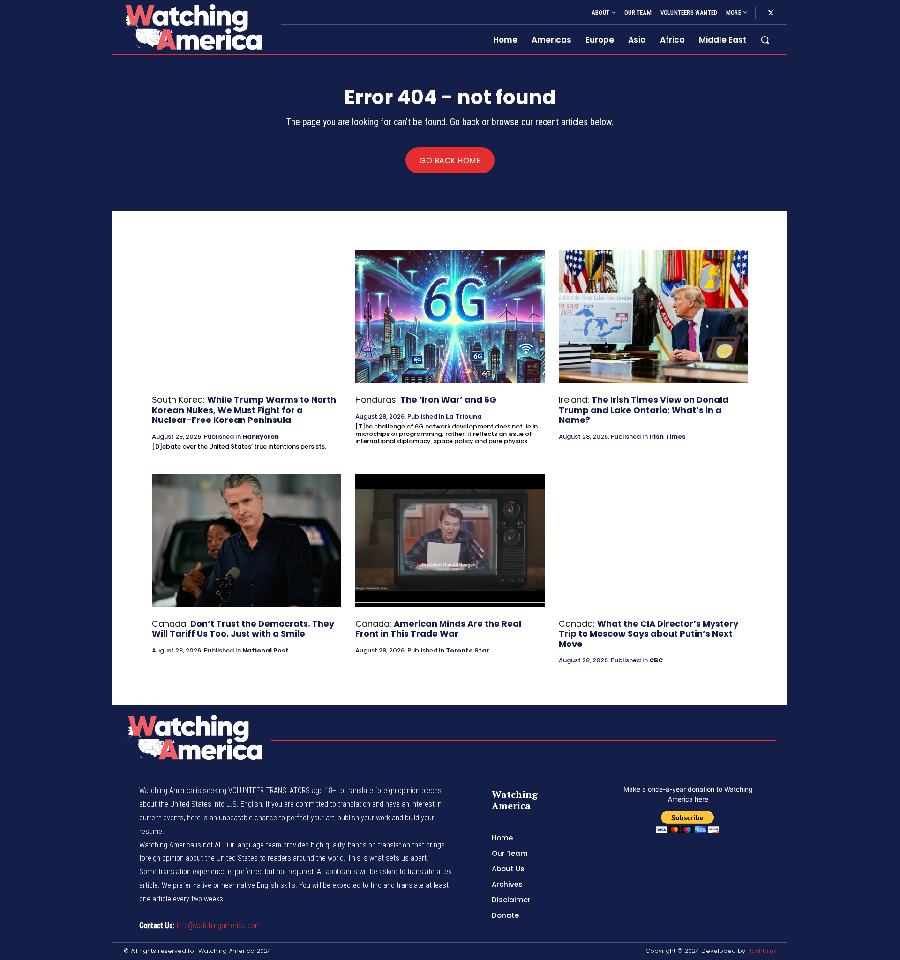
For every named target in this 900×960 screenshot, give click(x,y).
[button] (765, 40)
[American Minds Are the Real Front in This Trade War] (450, 540)
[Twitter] (770, 13)
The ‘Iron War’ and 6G (448, 399)
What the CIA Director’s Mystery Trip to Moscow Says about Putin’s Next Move (648, 634)
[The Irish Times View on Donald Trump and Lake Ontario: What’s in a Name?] (653, 316)
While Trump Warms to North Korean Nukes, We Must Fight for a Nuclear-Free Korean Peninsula (244, 410)
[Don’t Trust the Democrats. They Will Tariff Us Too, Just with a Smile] (246, 540)
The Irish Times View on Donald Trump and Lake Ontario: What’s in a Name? (643, 410)
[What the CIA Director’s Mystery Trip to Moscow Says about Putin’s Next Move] (653, 540)
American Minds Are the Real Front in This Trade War (438, 629)
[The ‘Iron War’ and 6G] (450, 316)
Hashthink (761, 950)
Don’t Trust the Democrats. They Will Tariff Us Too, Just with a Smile (243, 629)
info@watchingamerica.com (219, 925)
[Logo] (191, 27)
